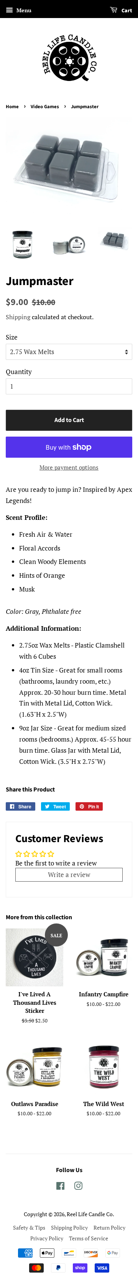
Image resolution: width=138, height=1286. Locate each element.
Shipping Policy (69, 1227)
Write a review (69, 874)
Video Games (45, 106)
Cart (126, 11)
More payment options (69, 467)
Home (12, 106)
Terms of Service (88, 1238)
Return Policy (109, 1227)
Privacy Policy (46, 1238)
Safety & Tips (29, 1227)
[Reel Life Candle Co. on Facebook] (60, 1187)
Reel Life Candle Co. (90, 1214)
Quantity (19, 371)
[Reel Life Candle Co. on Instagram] (78, 1187)
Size (12, 337)
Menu (23, 10)
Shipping (18, 317)
